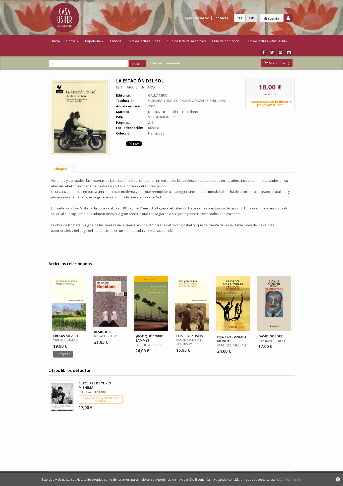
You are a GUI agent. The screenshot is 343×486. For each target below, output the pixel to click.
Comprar (63, 354)
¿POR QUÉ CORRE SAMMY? (149, 338)
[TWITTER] (272, 52)
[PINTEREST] (280, 52)
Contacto (220, 18)
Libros (71, 41)
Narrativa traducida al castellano (173, 111)
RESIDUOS (102, 332)
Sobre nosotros (197, 18)
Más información (289, 479)
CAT (240, 18)
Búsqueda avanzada (166, 63)
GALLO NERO (157, 95)
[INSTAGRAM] (289, 52)
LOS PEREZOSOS (189, 336)
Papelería (93, 41)
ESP (251, 18)
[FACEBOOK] (263, 52)
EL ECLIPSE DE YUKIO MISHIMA (95, 385)
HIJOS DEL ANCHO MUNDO (231, 338)
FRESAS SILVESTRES (68, 336)
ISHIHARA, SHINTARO (135, 87)
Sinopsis (61, 169)
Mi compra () (278, 63)
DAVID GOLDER (270, 336)
